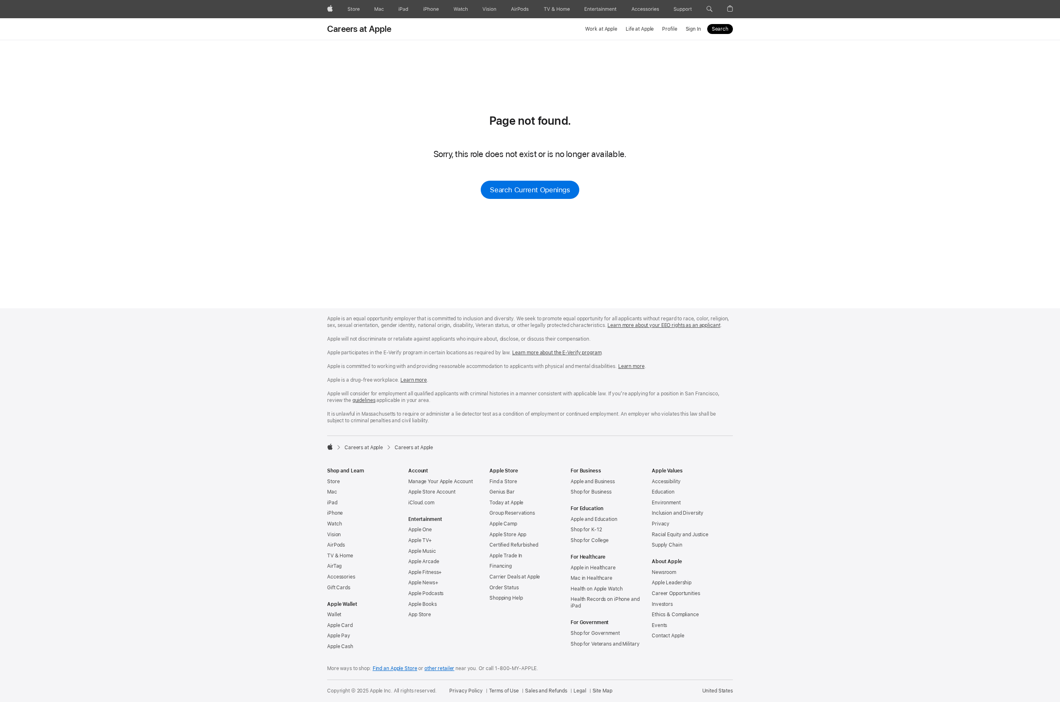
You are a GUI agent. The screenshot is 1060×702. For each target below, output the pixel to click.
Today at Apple (506, 503)
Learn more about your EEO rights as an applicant (663, 325)
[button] (709, 9)
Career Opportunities (676, 593)
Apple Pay (338, 636)
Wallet (334, 614)
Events (659, 625)
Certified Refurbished (513, 545)
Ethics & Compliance (675, 614)
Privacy (661, 524)
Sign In (693, 29)
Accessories (341, 577)
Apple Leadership (671, 583)
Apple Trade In (505, 556)
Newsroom (664, 572)
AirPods (336, 545)
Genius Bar (502, 492)
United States (717, 691)
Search (720, 29)
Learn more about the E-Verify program (557, 353)
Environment (666, 503)
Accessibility (666, 481)
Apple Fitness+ (425, 572)
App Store (419, 614)
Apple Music (422, 551)
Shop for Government (595, 633)
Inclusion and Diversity (677, 513)
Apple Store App (507, 534)
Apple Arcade (423, 561)
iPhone (335, 513)
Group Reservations (512, 513)
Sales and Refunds (546, 691)
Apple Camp (503, 524)
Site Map (602, 691)
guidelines (364, 400)
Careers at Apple (359, 29)
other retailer (439, 668)
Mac (332, 492)
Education (663, 492)
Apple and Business (593, 481)
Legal (579, 691)
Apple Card (340, 625)
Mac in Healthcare (591, 578)
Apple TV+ (420, 540)
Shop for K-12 (586, 530)
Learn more (631, 366)
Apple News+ (423, 583)
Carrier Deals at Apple (514, 577)
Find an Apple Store (395, 668)
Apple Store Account (431, 492)
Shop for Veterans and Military (605, 644)
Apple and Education (594, 519)
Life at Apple (640, 29)
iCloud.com (421, 503)
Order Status (504, 588)
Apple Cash (340, 646)
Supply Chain (667, 545)
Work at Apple (601, 29)
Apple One (420, 530)
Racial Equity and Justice (680, 534)
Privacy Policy (465, 691)
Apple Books (422, 604)
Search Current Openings (530, 190)
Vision (334, 534)
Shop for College (590, 540)
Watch (334, 524)
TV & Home (340, 556)
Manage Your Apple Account (440, 481)
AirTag (334, 566)
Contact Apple (668, 636)
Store (333, 481)
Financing (500, 566)
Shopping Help (506, 598)
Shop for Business (591, 492)
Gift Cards (338, 588)
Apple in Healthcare (593, 568)
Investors (662, 604)
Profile (669, 29)
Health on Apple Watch (596, 589)
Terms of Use (504, 691)
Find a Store (503, 481)
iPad (332, 503)
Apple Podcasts (425, 593)
